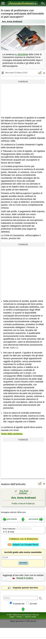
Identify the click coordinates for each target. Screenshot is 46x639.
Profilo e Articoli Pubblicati (23, 504)
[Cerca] (40, 598)
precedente (12, 519)
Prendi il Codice (24, 578)
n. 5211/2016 (21, 54)
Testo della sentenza (11, 434)
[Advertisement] (23, 99)
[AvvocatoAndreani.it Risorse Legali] (23, 5)
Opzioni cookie (30, 617)
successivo (33, 519)
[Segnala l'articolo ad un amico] (40, 72)
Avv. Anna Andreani (12, 21)
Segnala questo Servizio (25, 587)
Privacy (19, 617)
